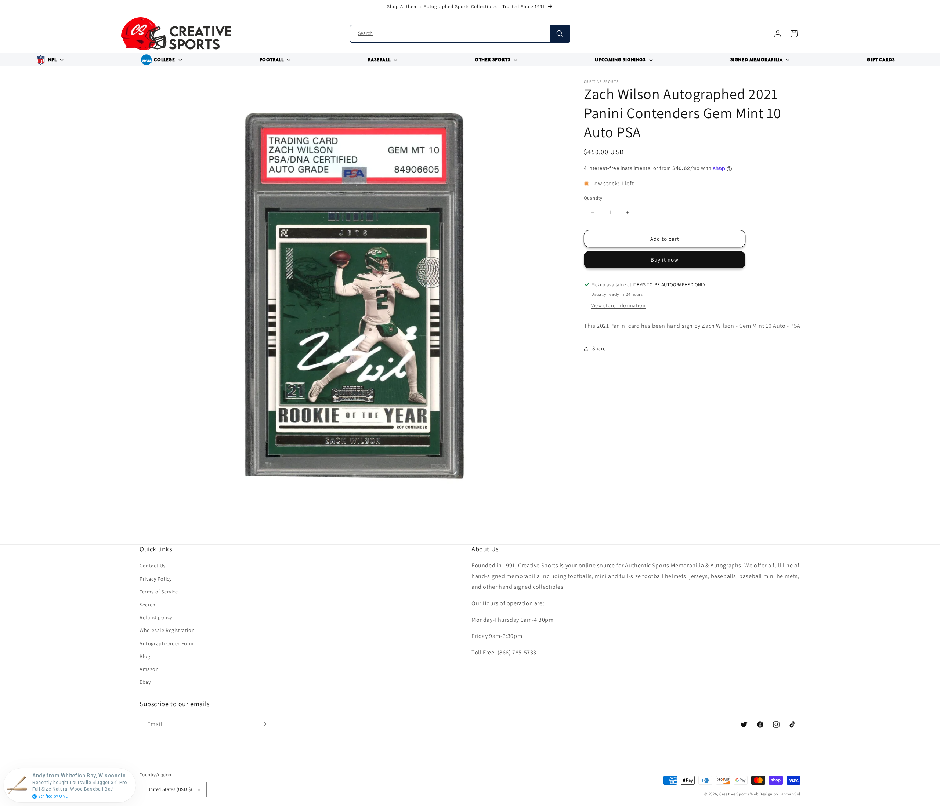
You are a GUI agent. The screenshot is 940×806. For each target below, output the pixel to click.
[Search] (560, 33)
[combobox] (460, 34)
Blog (145, 656)
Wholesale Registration (167, 630)
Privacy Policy (155, 579)
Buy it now (665, 259)
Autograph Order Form (167, 643)
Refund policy (156, 617)
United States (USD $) (169, 789)
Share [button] (599, 348)
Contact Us (153, 565)
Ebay (145, 682)
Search (148, 604)
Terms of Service (159, 591)
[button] (49, 59)
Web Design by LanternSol (775, 793)
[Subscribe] (263, 724)
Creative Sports (734, 793)
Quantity (593, 198)
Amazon (149, 669)
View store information (618, 305)
